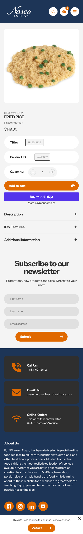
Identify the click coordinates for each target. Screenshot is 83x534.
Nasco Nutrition (13, 122)
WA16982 (42, 157)
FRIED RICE (34, 142)
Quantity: (17, 171)
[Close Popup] (79, 518)
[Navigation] (74, 11)
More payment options (41, 203)
